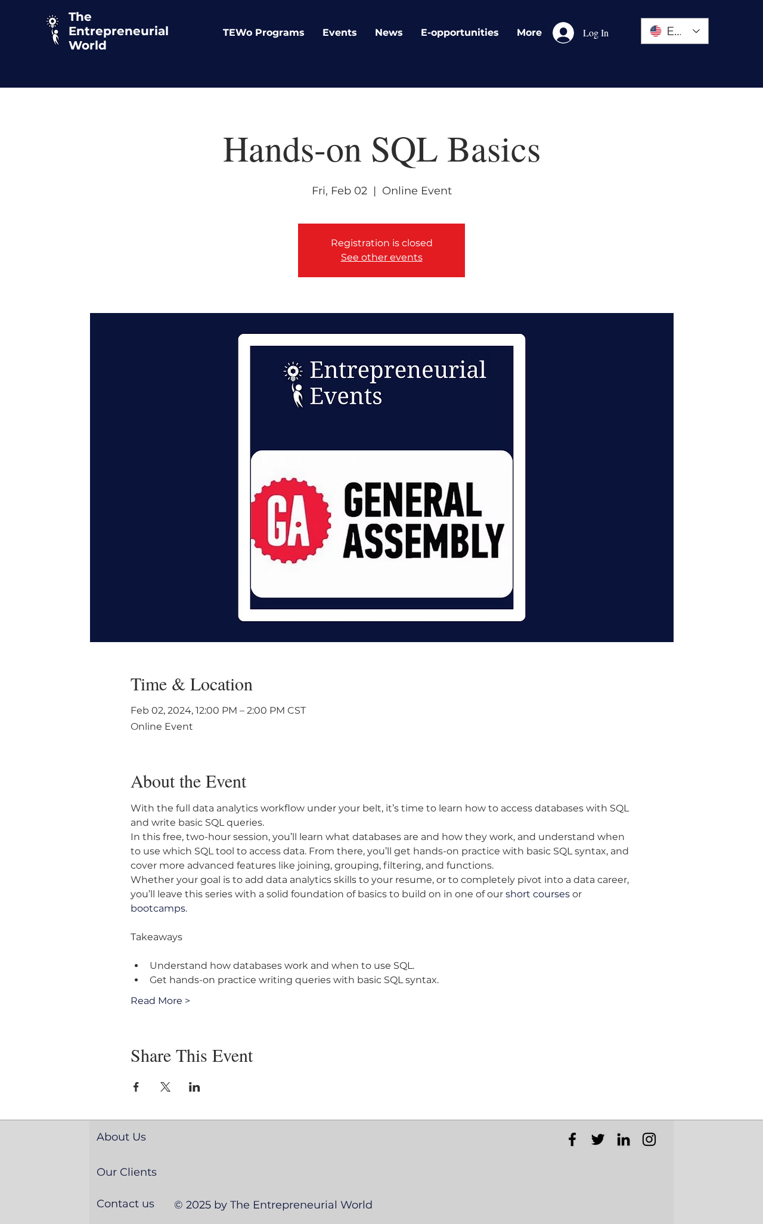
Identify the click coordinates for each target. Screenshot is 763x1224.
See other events (382, 257)
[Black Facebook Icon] (572, 1139)
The (80, 17)
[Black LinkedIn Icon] (623, 1139)
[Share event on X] (165, 1087)
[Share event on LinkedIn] (194, 1087)
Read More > (160, 1000)
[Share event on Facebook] (136, 1087)
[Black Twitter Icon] (598, 1139)
